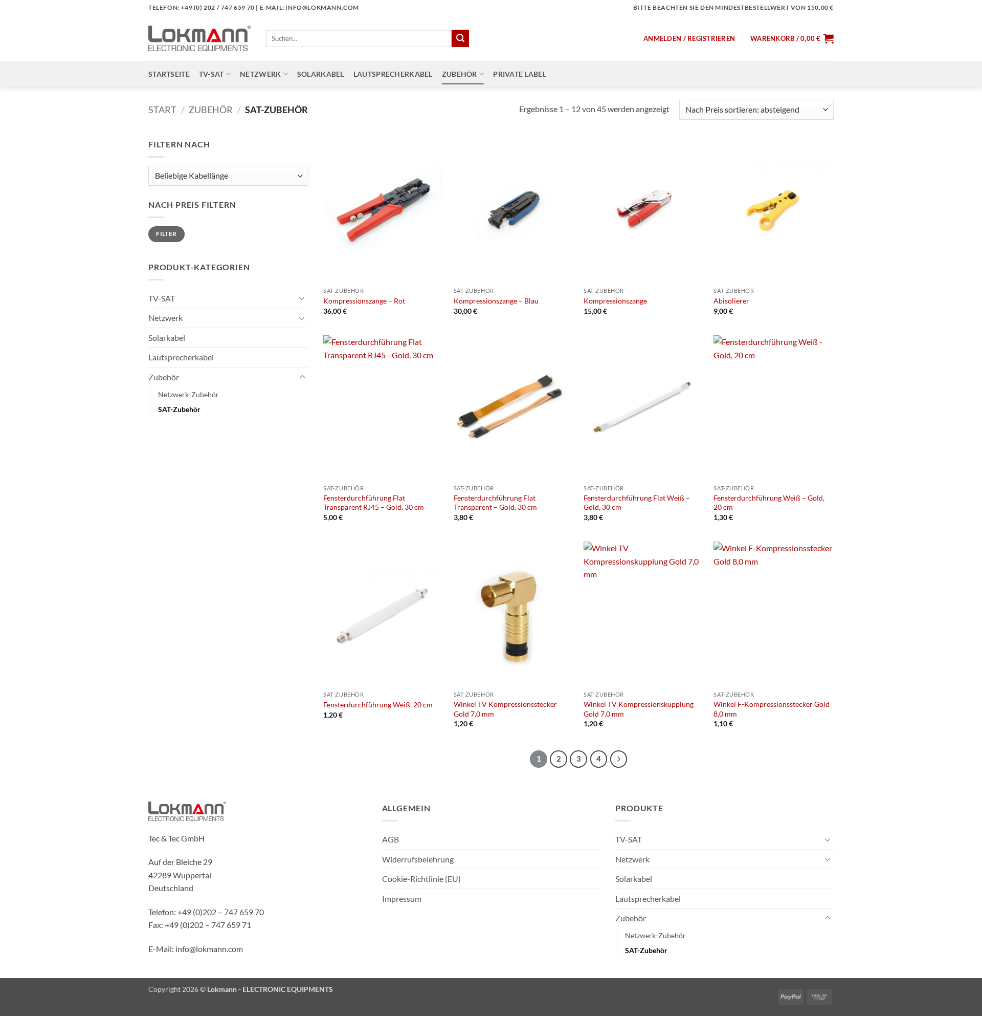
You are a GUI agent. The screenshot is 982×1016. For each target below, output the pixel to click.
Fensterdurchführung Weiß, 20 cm (378, 704)
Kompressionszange (615, 300)
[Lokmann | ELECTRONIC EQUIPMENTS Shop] (199, 38)
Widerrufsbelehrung (418, 859)
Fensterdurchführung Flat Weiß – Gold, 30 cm (637, 502)
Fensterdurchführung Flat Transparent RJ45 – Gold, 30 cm (373, 502)
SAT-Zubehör (179, 409)
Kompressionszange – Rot (364, 300)
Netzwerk (260, 74)
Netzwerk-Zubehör (188, 394)
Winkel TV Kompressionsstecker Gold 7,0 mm (505, 709)
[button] (689, 38)
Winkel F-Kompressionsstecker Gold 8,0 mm (771, 709)
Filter (166, 233)
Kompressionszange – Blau (496, 300)
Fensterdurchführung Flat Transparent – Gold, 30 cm (495, 502)
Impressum (401, 898)
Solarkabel (320, 74)
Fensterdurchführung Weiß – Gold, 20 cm (768, 502)
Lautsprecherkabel (393, 74)
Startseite (169, 74)
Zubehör (459, 74)
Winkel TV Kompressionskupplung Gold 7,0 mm (639, 709)
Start (162, 109)
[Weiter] (619, 759)
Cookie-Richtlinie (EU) (421, 878)
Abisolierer (731, 300)
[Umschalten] (302, 298)
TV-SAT (211, 74)
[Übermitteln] (460, 38)
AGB (390, 839)
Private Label (519, 74)
